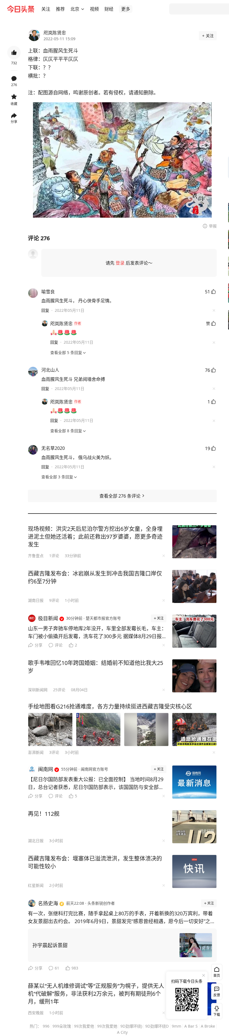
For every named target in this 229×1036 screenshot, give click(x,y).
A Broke (208, 1026)
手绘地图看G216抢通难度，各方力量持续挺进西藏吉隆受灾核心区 (110, 706)
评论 (59, 645)
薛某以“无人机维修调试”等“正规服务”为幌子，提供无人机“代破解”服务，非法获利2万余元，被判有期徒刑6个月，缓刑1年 (96, 993)
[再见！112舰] (194, 826)
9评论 (54, 600)
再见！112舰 (43, 814)
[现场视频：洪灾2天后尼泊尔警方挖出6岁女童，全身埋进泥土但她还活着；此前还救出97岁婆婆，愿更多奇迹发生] (194, 541)
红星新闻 (36, 885)
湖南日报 (36, 600)
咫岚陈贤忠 (55, 33)
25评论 (59, 689)
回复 (45, 310)
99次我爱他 (84, 1026)
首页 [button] (216, 975)
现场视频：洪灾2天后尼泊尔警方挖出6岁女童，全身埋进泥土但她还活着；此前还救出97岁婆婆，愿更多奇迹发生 (95, 536)
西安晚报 (36, 1012)
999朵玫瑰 (62, 1026)
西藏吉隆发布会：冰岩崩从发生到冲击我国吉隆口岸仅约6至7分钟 (95, 577)
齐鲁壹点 (36, 555)
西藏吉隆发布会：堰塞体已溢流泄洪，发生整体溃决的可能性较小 (95, 862)
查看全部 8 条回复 (66, 430)
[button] (45, 9)
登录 (120, 263)
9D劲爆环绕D (157, 1026)
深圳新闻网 (37, 689)
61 (57, 968)
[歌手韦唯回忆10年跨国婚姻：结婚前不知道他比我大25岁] (194, 675)
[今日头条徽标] (21, 9)
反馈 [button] (216, 995)
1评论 (54, 555)
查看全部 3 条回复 (57, 476)
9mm (176, 1026)
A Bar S (191, 1026)
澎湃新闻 (36, 752)
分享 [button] (14, 121)
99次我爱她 (107, 1026)
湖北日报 (36, 840)
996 (46, 1026)
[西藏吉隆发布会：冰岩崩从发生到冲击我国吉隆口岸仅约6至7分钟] (194, 586)
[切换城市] (82, 9)
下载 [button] (215, 1010)
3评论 (54, 752)
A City (122, 1032)
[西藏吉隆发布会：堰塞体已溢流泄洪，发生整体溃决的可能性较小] (194, 871)
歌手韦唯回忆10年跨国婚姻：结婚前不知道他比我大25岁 (95, 666)
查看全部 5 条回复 (66, 352)
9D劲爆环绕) (131, 1026)
